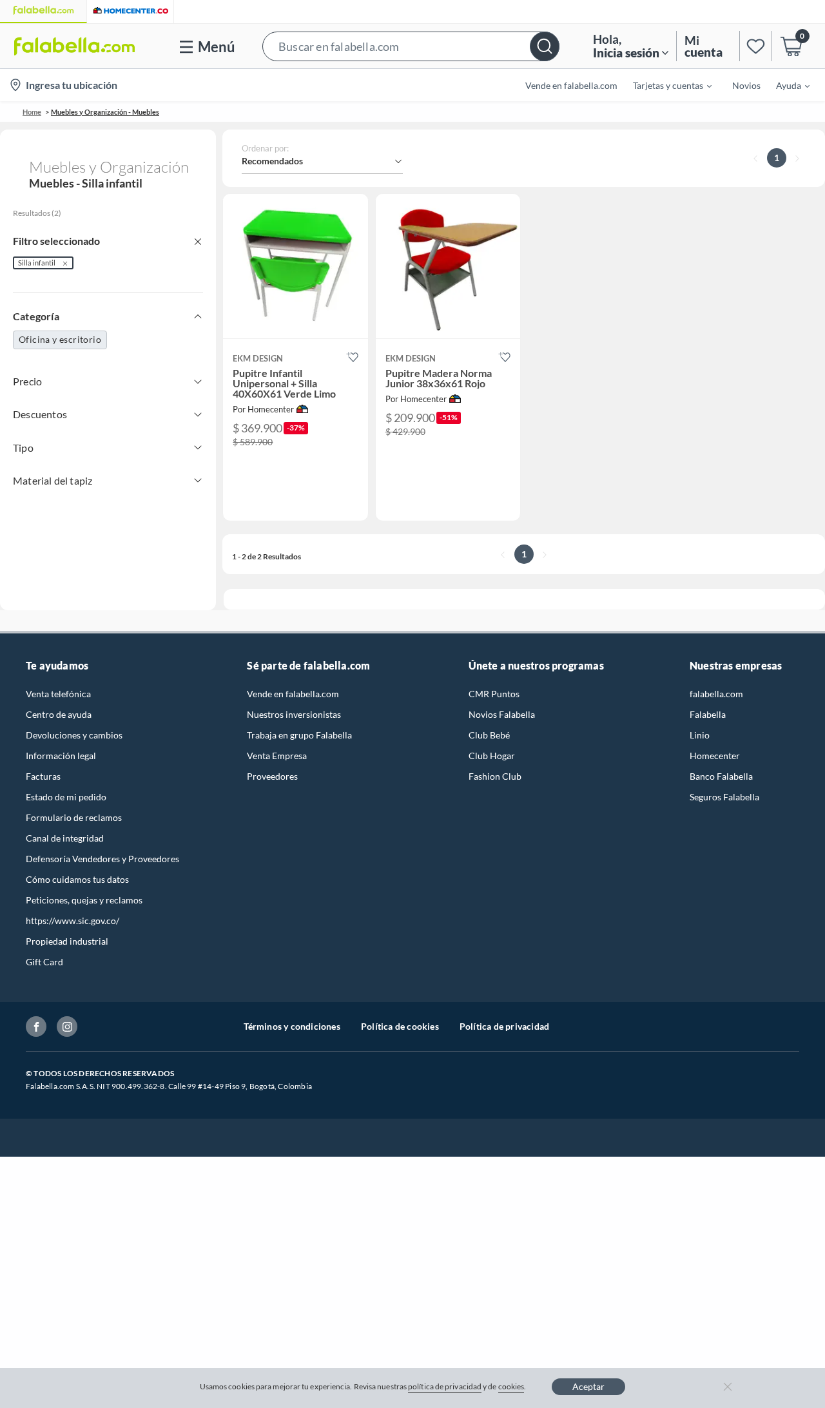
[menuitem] (664, 85)
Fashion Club (495, 776)
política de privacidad (444, 1386)
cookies (511, 1386)
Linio (700, 734)
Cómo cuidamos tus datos (77, 879)
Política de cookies (400, 1026)
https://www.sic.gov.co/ (72, 920)
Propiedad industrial (67, 941)
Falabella (708, 714)
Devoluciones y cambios (74, 734)
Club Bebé (489, 734)
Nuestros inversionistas (294, 714)
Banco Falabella (721, 776)
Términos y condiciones (292, 1026)
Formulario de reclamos (74, 817)
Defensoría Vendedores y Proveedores (102, 858)
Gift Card (44, 961)
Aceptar (588, 1386)
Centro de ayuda (59, 714)
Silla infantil (36, 262)
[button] (410, 46)
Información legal (61, 755)
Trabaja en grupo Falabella (299, 734)
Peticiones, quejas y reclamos (84, 899)
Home (32, 112)
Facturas (43, 776)
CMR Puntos (494, 693)
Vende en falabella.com (293, 693)
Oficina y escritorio (60, 339)
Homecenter (715, 755)
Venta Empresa (277, 755)
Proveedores (272, 776)
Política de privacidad (504, 1026)
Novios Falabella (502, 714)
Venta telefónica (58, 693)
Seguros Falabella (724, 796)
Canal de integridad (65, 838)
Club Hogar (492, 755)
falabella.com (716, 693)
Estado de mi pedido (66, 796)
